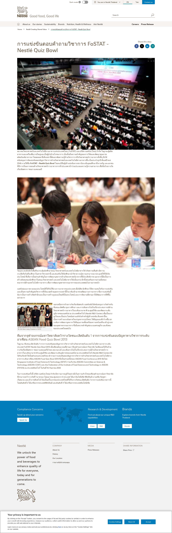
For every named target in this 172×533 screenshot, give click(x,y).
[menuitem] (127, 2)
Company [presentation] (57, 445)
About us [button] (26, 24)
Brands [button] (61, 24)
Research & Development (102, 409)
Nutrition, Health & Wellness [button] (79, 24)
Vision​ (92, 426)
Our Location (57, 458)
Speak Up (23, 420)
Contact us (148, 2)
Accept (148, 522)
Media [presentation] (91, 445)
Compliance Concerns (30, 409)
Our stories (37, 24)
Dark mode (74, 2)
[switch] (85, 2)
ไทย (137, 2)
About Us (56, 450)
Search (152, 15)
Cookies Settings (115, 522)
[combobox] (130, 14)
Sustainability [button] (50, 24)
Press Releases (93, 450)
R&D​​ (101, 426)
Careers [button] (135, 24)
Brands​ (127, 426)
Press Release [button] (147, 24)
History (55, 454)
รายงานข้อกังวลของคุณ (61, 462)
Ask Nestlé (98, 24)
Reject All (131, 522)
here (59, 527)
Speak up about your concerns (30, 414)
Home (18, 24)
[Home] (38, 12)
